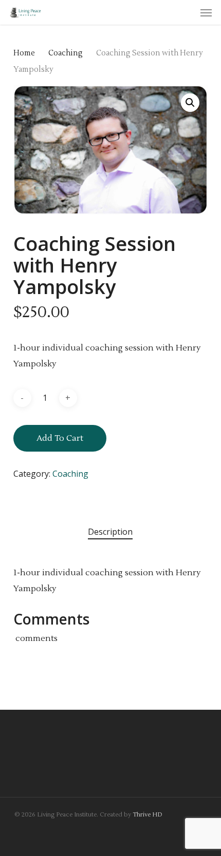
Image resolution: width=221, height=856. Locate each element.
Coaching (65, 53)
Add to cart (59, 438)
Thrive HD (147, 815)
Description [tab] (110, 531)
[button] (206, 12)
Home (24, 53)
